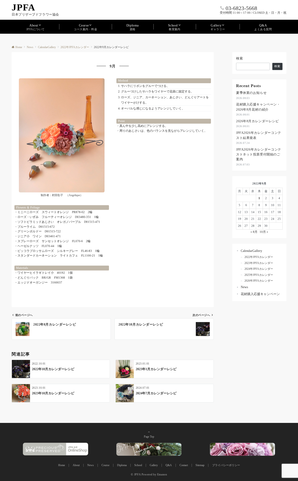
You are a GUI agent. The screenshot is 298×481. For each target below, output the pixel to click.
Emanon (162, 474)
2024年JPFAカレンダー (258, 268)
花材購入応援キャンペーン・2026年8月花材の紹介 (258, 106)
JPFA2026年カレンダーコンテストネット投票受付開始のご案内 (258, 154)
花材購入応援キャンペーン (260, 294)
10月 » (264, 232)
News (244, 287)
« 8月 (254, 232)
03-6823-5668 (241, 8)
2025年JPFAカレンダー (258, 275)
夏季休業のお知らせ (251, 93)
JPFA (23, 7)
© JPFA (136, 474)
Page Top (149, 436)
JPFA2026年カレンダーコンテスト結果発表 (258, 135)
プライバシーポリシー (226, 465)
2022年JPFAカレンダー (258, 257)
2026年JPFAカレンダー (258, 280)
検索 (239, 58)
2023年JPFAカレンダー (258, 263)
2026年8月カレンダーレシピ (257, 121)
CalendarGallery (251, 251)
